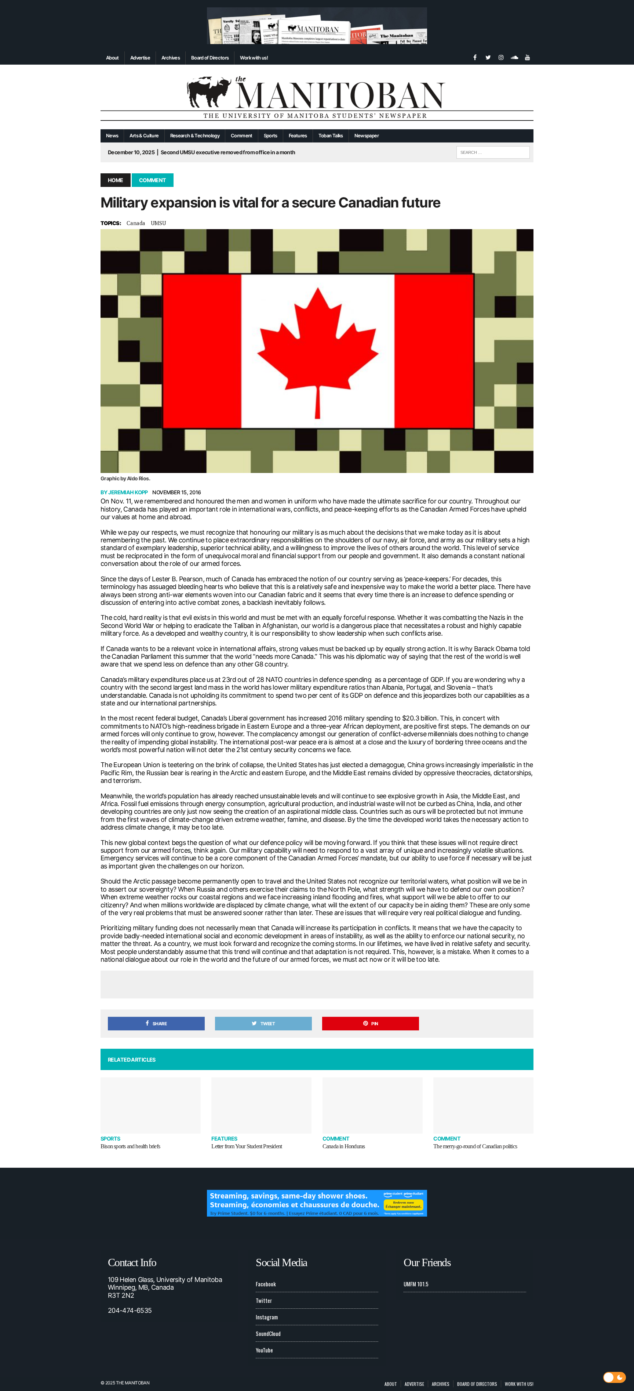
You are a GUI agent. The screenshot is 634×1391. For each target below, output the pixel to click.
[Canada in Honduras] (373, 1105)
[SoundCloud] (514, 56)
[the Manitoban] (317, 97)
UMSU (158, 223)
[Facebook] (475, 56)
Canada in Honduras (344, 1146)
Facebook (266, 1284)
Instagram (267, 1317)
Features (298, 135)
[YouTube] (527, 56)
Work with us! (254, 58)
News (112, 135)
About (112, 58)
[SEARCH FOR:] (493, 151)
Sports (270, 135)
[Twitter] (488, 56)
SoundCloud (268, 1333)
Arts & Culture (144, 135)
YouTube (264, 1350)
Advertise (140, 58)
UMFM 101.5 (416, 1284)
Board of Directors (210, 58)
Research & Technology (195, 135)
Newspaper (366, 135)
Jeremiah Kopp (128, 492)
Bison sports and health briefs (130, 1146)
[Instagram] (501, 56)
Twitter (264, 1300)
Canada (136, 223)
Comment (241, 135)
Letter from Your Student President (246, 1146)
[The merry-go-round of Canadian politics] (483, 1105)
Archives (170, 58)
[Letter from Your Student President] (261, 1105)
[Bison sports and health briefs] (151, 1105)
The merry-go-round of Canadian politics (475, 1146)
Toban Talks (330, 135)
